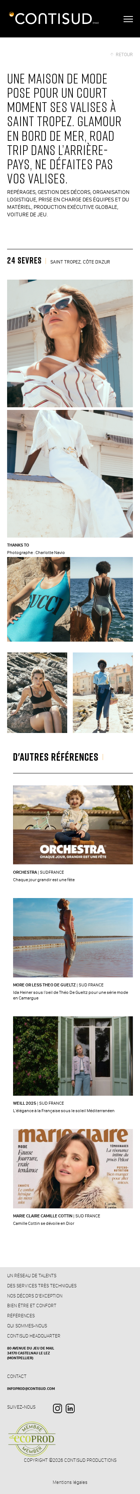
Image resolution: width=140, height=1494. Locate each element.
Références (21, 1315)
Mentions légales (70, 1482)
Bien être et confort (31, 1305)
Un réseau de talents (31, 1275)
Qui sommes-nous (27, 1326)
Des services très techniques (42, 1285)
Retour (124, 54)
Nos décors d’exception (34, 1296)
